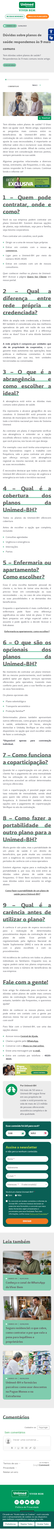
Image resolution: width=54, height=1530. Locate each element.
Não (33, 1133)
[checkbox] (27, 1195)
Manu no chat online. (33, 1045)
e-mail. (36, 1050)
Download (46, 118)
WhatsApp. (33, 1041)
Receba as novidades (15, 16)
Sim (10, 1133)
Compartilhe (13, 86)
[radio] (9, 1195)
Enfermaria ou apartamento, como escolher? (27, 631)
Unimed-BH (27, 5)
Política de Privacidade (38, 1214)
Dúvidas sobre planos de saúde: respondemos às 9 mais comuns (27, 42)
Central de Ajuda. (29, 1036)
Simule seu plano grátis (37, 16)
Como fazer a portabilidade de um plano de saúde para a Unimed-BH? (27, 892)
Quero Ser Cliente (37, 276)
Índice (34, 85)
